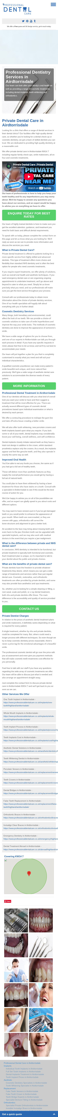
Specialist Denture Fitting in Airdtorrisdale (24, 1100)
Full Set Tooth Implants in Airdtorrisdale (23, 1071)
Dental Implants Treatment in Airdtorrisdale (25, 1074)
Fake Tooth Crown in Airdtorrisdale (21, 1094)
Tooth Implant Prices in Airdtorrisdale (22, 1077)
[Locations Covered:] (3, 4)
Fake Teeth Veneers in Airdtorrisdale (22, 1091)
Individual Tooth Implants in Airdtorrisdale (24, 1069)
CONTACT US (29, 609)
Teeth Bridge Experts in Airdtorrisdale (22, 1097)
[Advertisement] (29, 47)
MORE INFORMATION (29, 386)
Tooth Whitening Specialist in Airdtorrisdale (25, 1085)
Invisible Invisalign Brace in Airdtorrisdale (24, 1108)
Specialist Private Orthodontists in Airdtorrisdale (27, 1105)
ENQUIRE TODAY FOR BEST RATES (29, 215)
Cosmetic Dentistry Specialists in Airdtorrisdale (26, 1083)
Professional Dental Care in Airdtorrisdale (22, 1063)
